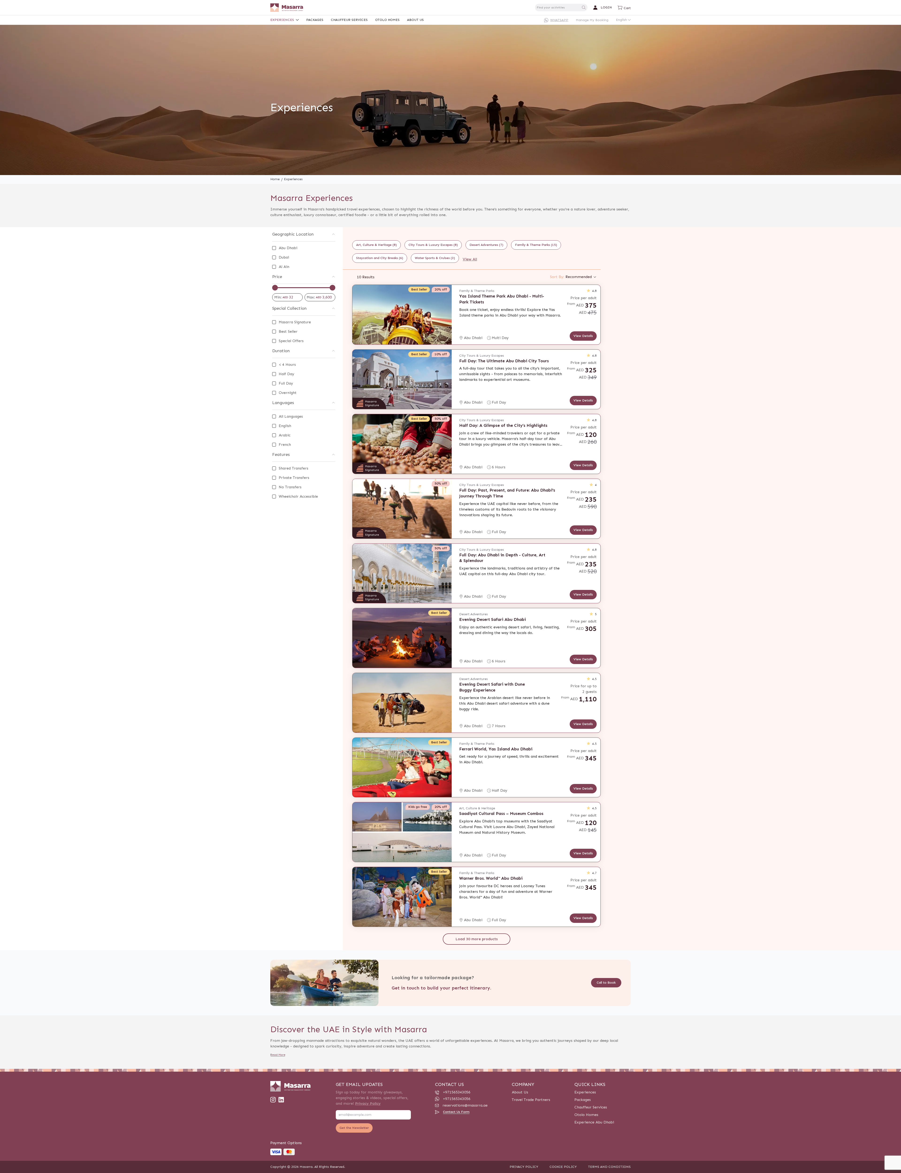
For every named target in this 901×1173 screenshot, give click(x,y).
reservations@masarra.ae (465, 1105)
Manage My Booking (592, 20)
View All (470, 259)
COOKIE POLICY (563, 1167)
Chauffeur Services (349, 20)
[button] (624, 7)
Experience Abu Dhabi (594, 1122)
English (621, 20)
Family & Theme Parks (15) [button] (536, 245)
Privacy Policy (368, 1103)
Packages (314, 20)
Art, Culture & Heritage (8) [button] (376, 245)
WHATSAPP (559, 20)
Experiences (282, 20)
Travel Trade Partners (531, 1099)
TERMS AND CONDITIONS (609, 1167)
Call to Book (606, 983)
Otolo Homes (387, 20)
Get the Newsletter (354, 1128)
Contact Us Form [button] (456, 1112)
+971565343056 (456, 1092)
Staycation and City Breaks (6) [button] (379, 258)
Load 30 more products (476, 939)
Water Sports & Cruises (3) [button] (435, 258)
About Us (415, 20)
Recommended (571, 277)
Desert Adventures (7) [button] (486, 245)
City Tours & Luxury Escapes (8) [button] (433, 245)
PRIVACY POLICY (524, 1167)
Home (275, 179)
